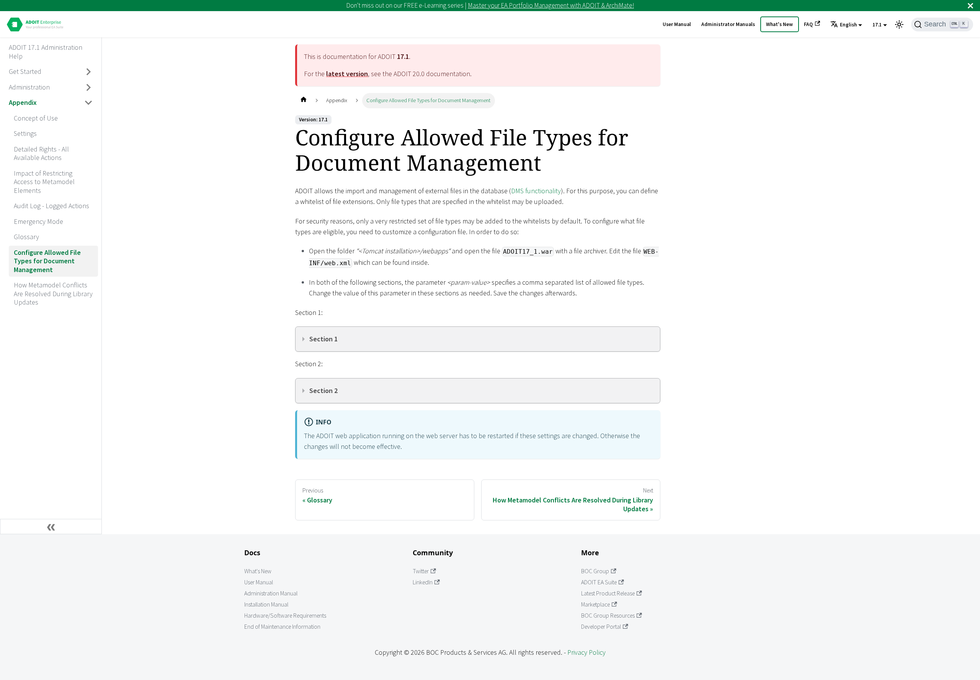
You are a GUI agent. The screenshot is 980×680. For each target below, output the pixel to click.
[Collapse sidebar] (51, 526)
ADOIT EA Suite (599, 582)
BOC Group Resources (608, 615)
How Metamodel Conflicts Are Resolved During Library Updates (53, 293)
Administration (29, 87)
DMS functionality (536, 190)
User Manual (677, 24)
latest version (347, 73)
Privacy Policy (586, 652)
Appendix (23, 102)
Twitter (421, 571)
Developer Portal (601, 626)
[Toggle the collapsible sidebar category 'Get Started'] (88, 72)
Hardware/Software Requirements (285, 615)
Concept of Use (36, 118)
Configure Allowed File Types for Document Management (47, 261)
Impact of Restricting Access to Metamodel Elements (44, 182)
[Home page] (303, 100)
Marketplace (595, 604)
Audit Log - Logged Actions (51, 205)
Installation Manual (266, 604)
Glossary (26, 236)
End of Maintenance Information (282, 626)
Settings (25, 133)
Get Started (25, 71)
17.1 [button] (877, 24)
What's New (779, 24)
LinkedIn (423, 582)
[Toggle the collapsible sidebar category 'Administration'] (88, 87)
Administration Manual (270, 593)
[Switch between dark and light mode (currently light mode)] (899, 24)
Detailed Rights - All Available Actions (41, 153)
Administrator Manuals (728, 24)
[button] (846, 25)
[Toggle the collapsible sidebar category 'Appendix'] (88, 103)
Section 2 (323, 390)
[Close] (970, 5)
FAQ (808, 24)
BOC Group (595, 571)
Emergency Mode (38, 221)
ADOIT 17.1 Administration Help (45, 51)
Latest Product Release (608, 593)
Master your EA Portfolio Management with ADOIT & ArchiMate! (551, 5)
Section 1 (323, 338)
